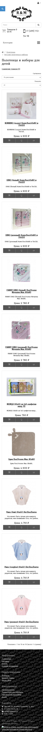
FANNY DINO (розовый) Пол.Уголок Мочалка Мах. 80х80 (21, 348)
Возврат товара (8, 678)
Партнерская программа (11, 695)
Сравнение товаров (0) (11, 69)
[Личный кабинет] (39, 3)
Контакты (5, 676)
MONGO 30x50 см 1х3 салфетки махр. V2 (21, 405)
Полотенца (10, 52)
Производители (8, 690)
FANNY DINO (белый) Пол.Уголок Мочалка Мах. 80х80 (22, 291)
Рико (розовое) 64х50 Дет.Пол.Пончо (21, 621)
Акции (4, 697)
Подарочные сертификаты (12, 692)
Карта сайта (6, 680)
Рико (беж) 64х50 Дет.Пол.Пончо (21, 512)
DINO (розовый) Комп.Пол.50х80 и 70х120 (21, 236)
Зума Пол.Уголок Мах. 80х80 (21, 459)
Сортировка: (37, 73)
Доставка (5, 661)
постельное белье (25, 721)
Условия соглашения (10, 666)
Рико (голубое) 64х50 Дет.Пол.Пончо (22, 566)
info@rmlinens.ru (11, 711)
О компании (6, 659)
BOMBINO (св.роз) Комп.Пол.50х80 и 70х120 (21, 124)
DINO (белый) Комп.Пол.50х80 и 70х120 (21, 181)
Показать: (38, 81)
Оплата (4, 664)
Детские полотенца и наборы (16, 55)
